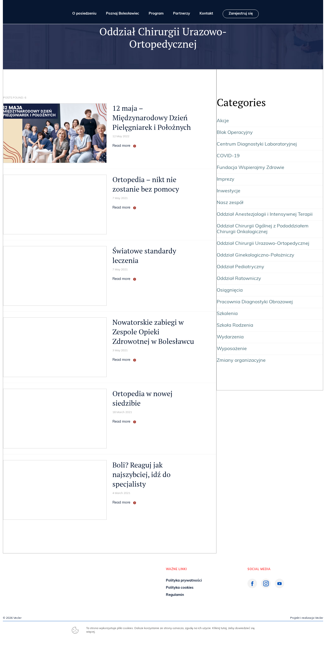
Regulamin (175, 595)
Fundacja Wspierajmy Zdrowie (250, 167)
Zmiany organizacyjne (241, 360)
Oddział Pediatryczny (240, 267)
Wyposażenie (232, 349)
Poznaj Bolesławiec (122, 14)
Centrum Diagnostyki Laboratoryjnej (257, 144)
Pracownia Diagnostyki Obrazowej (255, 302)
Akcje (223, 121)
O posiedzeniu (84, 14)
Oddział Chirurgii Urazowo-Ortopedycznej (263, 243)
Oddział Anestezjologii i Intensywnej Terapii (265, 214)
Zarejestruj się (241, 14)
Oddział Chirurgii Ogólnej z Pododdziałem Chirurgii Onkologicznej (263, 229)
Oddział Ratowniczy (239, 278)
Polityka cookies (180, 588)
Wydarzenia (230, 337)
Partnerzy (181, 14)
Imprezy (225, 179)
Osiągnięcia (230, 290)
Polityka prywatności (184, 581)
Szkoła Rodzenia (235, 325)
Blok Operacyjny (235, 132)
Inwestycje (228, 191)
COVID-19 (228, 156)
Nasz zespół (230, 202)
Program (156, 14)
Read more (121, 146)
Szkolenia (227, 313)
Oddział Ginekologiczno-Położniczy (255, 255)
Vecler (17, 618)
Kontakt (206, 14)
